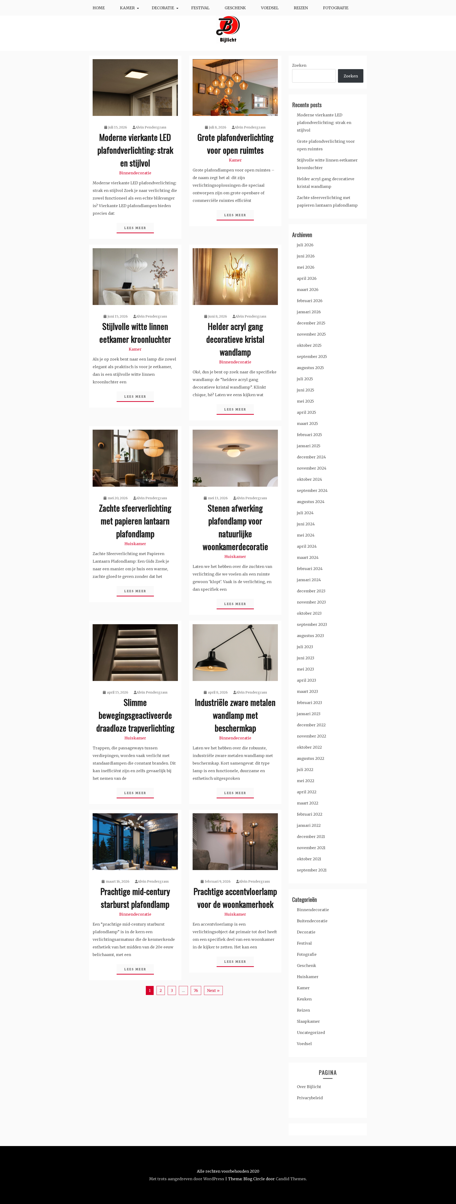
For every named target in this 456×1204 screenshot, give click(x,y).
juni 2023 (305, 658)
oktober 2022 (309, 747)
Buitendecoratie (312, 920)
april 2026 (307, 278)
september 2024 (312, 490)
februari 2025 (309, 434)
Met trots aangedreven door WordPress (186, 1178)
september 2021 (312, 870)
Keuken (304, 999)
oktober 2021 (309, 859)
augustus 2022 (310, 758)
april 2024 (307, 546)
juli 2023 (305, 646)
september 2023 (312, 624)
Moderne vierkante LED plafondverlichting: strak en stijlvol (135, 150)
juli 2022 (305, 769)
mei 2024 (305, 535)
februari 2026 (310, 300)
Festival (200, 7)
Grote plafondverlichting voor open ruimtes (235, 143)
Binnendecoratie (135, 173)
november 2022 (311, 736)
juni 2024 (306, 524)
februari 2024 (310, 568)
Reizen (301, 7)
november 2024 (311, 468)
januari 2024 (309, 579)
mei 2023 (305, 669)
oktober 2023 (309, 613)
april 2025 (306, 412)
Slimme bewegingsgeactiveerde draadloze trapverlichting (135, 715)
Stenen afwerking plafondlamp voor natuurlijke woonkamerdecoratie (235, 526)
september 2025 (312, 356)
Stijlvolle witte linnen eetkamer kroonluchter (135, 332)
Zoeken (299, 65)
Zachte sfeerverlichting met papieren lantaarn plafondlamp (135, 520)
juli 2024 (305, 512)
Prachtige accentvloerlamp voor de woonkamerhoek (235, 897)
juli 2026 (305, 245)
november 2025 (311, 334)
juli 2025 (305, 378)
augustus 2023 (310, 635)
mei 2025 (305, 401)
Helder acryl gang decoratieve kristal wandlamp (235, 339)
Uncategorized (311, 1032)
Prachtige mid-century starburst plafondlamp (135, 897)
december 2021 (311, 836)
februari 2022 (309, 814)
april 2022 (306, 792)
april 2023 (306, 680)
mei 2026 (305, 267)
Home (99, 7)
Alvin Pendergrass (150, 127)
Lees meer (135, 228)
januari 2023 (308, 713)
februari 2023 (309, 702)
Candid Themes (291, 1178)
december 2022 (311, 725)
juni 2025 (305, 390)
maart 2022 (307, 803)
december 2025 (311, 323)
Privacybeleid (310, 1097)
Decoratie (163, 7)
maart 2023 (307, 691)
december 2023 (311, 591)
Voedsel (270, 7)
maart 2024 (307, 557)
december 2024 (311, 457)
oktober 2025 (309, 345)
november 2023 (311, 602)
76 (196, 990)
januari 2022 (309, 825)
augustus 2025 (310, 367)
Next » (213, 990)
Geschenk (235, 7)
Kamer (127, 7)
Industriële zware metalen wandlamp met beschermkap (235, 715)
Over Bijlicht (309, 1086)
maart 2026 (307, 289)
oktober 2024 (309, 479)
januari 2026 (309, 311)
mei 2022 (305, 780)
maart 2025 (307, 423)
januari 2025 (308, 445)
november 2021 (311, 847)
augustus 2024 (310, 501)
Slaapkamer (308, 1021)
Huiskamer (135, 543)
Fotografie (335, 7)
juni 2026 (306, 256)
